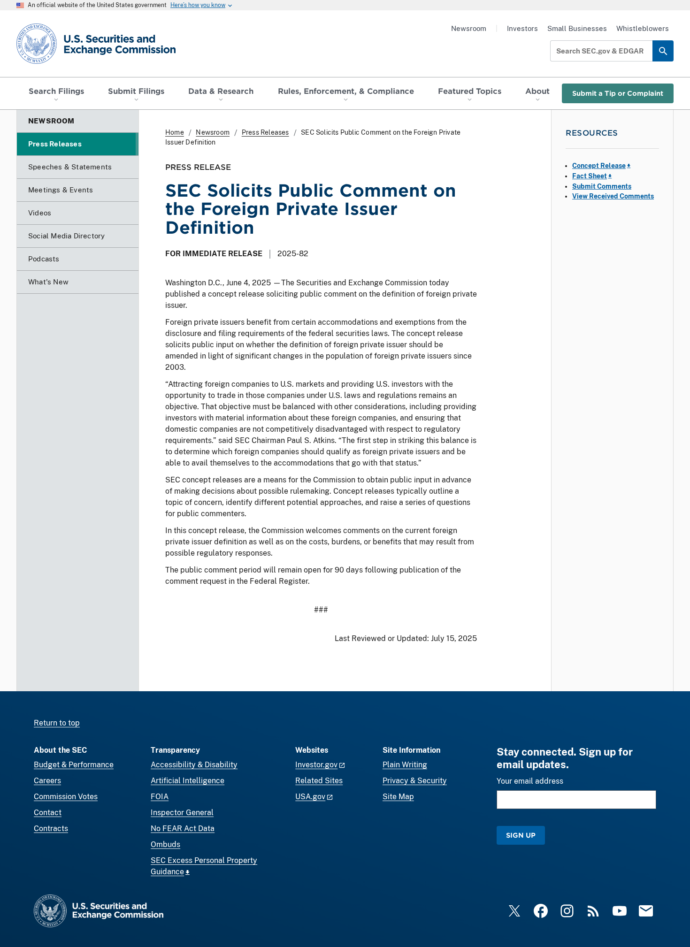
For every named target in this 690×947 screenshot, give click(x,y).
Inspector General (182, 812)
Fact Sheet (589, 176)
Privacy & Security (415, 780)
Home (174, 132)
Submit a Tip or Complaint (617, 93)
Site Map (398, 796)
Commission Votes (66, 796)
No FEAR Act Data (183, 828)
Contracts (51, 828)
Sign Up (521, 835)
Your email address (530, 781)
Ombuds (165, 844)
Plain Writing (405, 764)
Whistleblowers (642, 28)
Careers (47, 780)
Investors (522, 28)
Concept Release (599, 165)
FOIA (160, 796)
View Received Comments (613, 196)
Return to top (57, 722)
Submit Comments (601, 186)
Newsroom (468, 28)
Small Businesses (577, 28)
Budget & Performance (74, 764)
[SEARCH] (663, 50)
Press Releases (265, 132)
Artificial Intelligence (187, 780)
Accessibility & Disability (194, 764)
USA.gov (310, 796)
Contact (47, 812)
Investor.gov (316, 764)
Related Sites (319, 780)
